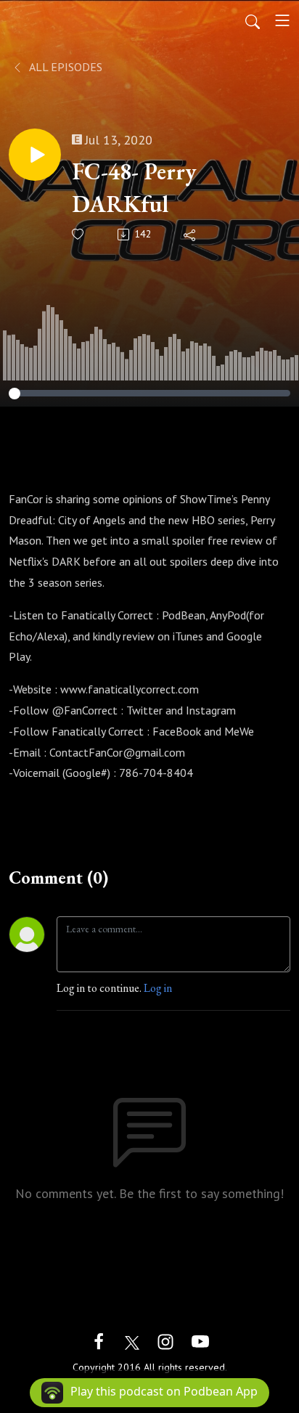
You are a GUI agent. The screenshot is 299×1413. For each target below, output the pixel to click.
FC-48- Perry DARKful (134, 187)
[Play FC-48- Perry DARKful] (35, 155)
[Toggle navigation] (282, 20)
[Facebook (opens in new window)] (98, 1340)
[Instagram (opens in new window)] (165, 1340)
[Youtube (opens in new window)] (200, 1340)
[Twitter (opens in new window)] (132, 1340)
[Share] (190, 235)
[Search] (252, 20)
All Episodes (64, 67)
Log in (158, 987)
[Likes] (78, 234)
